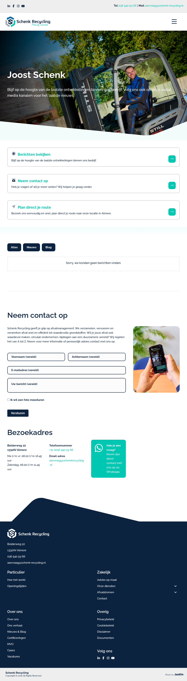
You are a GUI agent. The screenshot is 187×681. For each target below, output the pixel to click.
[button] (8, 6)
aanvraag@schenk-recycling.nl (164, 5)
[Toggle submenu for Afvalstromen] (175, 592)
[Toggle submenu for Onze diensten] (175, 586)
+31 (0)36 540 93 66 (61, 450)
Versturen (18, 413)
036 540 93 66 (127, 5)
